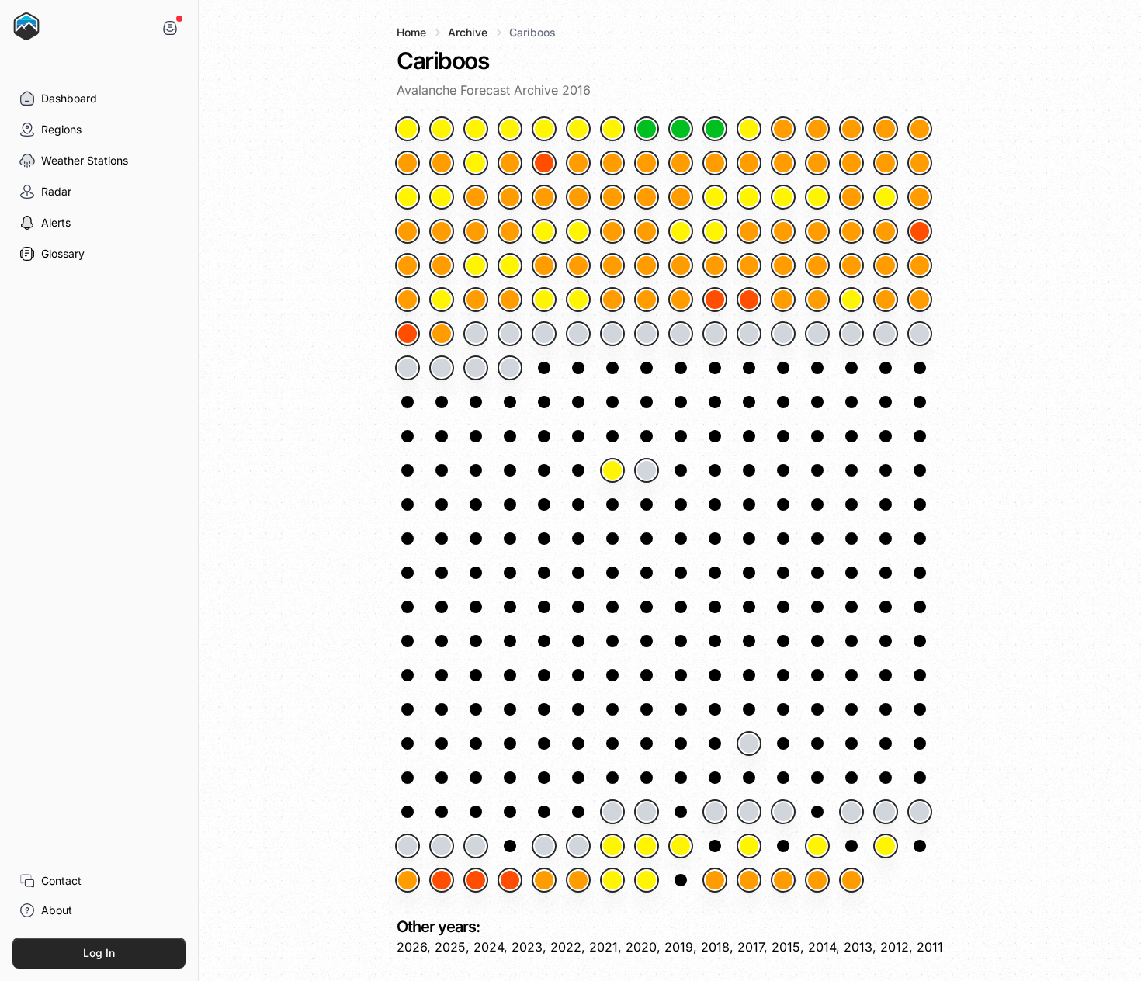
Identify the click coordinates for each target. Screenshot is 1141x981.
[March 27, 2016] (612, 299)
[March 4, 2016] (920, 231)
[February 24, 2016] (612, 231)
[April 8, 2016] (476, 334)
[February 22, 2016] (544, 231)
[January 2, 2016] (442, 129)
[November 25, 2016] (715, 812)
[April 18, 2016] (817, 334)
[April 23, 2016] (442, 368)
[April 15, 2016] (715, 334)
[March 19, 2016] (885, 265)
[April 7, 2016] (442, 334)
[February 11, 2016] (715, 197)
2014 (822, 947)
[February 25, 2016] (646, 231)
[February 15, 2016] (851, 197)
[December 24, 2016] (612, 880)
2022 (565, 947)
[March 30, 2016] (715, 299)
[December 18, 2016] (407, 880)
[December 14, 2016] (817, 846)
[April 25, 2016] (510, 368)
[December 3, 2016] (442, 846)
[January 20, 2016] (510, 163)
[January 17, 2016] (407, 163)
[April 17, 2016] (783, 334)
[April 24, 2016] (476, 368)
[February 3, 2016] (442, 197)
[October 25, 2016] (749, 743)
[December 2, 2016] (407, 846)
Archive (467, 32)
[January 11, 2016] (749, 129)
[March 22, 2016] (442, 299)
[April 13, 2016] (646, 334)
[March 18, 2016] (851, 265)
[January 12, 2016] (783, 129)
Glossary (63, 253)
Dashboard (69, 98)
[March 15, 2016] (749, 265)
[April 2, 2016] (817, 299)
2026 (412, 947)
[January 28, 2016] (783, 163)
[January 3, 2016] (476, 129)
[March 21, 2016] (407, 299)
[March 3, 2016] (885, 231)
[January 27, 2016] (749, 163)
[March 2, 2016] (851, 231)
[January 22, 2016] (578, 163)
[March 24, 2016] (510, 299)
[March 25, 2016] (544, 299)
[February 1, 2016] (920, 163)
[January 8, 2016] (646, 129)
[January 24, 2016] (646, 163)
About (56, 910)
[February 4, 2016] (476, 197)
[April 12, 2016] (612, 334)
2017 (750, 947)
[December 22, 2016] (544, 880)
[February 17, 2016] (920, 197)
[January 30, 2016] (851, 163)
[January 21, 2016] (544, 163)
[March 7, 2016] (476, 265)
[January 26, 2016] (715, 163)
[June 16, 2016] (646, 470)
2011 (930, 947)
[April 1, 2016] (783, 299)
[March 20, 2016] (920, 265)
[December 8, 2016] (612, 846)
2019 (678, 947)
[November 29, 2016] (851, 812)
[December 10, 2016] (681, 846)
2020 (641, 947)
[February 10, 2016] (681, 197)
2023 (527, 947)
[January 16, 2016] (920, 129)
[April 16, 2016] (749, 334)
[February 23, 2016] (578, 231)
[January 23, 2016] (612, 163)
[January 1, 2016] (407, 129)
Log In (99, 952)
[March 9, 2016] (544, 265)
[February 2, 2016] (407, 197)
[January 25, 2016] (681, 163)
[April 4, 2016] (885, 299)
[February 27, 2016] (715, 231)
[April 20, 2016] (885, 334)
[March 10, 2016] (578, 265)
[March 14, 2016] (715, 265)
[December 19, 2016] (442, 880)
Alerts (56, 222)
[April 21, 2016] (920, 334)
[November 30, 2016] (885, 812)
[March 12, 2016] (646, 265)
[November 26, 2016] (749, 812)
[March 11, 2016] (612, 265)
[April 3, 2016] (851, 299)
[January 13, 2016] (817, 129)
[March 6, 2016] (442, 265)
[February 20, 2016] (476, 231)
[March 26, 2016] (578, 299)
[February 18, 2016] (407, 231)
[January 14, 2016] (851, 129)
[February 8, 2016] (612, 197)
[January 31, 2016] (885, 163)
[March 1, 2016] (817, 231)
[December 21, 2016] (510, 880)
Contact (61, 880)
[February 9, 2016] (646, 197)
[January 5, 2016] (544, 129)
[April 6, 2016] (407, 334)
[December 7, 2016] (578, 846)
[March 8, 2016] (510, 265)
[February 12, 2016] (749, 197)
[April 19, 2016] (851, 334)
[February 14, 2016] (817, 197)
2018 (715, 947)
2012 (894, 947)
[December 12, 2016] (749, 846)
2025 (450, 947)
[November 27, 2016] (783, 812)
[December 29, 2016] (783, 880)
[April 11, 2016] (578, 334)
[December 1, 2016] (920, 812)
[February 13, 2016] (783, 197)
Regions (61, 129)
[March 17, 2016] (817, 265)
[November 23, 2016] (646, 812)
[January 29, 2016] (817, 163)
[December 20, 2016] (476, 880)
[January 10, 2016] (715, 129)
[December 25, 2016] (646, 880)
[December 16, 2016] (885, 846)
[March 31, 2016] (749, 299)
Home (411, 32)
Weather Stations (84, 160)
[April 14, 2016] (681, 334)
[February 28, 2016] (749, 231)
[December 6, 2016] (544, 846)
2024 (488, 947)
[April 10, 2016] (544, 334)
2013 (858, 947)
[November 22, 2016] (612, 812)
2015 (786, 947)
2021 (603, 947)
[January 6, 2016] (578, 129)
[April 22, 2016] (407, 368)
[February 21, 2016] (510, 231)
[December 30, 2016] (817, 880)
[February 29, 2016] (783, 231)
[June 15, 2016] (612, 470)
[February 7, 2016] (578, 197)
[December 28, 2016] (749, 880)
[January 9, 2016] (681, 129)
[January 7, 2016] (612, 129)
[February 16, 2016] (885, 197)
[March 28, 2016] (646, 299)
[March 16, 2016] (783, 265)
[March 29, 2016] (681, 299)
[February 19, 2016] (442, 231)
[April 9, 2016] (510, 334)
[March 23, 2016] (476, 299)
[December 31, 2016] (851, 880)
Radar (56, 191)
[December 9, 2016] (646, 846)
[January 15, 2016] (885, 129)
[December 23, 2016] (578, 880)
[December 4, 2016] (476, 846)
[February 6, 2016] (544, 197)
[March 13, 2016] (681, 265)
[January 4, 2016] (510, 129)
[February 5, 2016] (510, 197)
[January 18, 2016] (442, 163)
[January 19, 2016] (476, 163)
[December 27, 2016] (715, 880)
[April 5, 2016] (920, 299)
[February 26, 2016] (681, 231)
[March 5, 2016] (407, 265)
